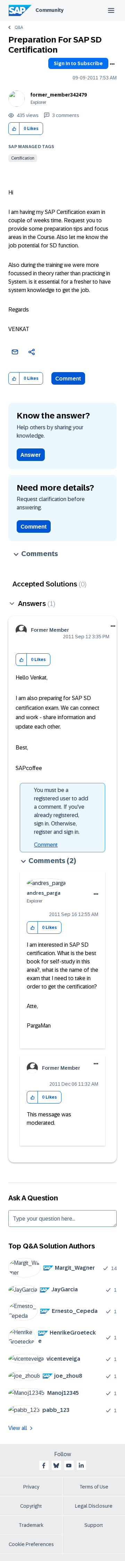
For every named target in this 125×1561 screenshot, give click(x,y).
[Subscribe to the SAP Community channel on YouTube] (69, 1465)
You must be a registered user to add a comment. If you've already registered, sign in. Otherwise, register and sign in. (61, 811)
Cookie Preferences (31, 1544)
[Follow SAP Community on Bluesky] (56, 1465)
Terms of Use (94, 1487)
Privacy (31, 1487)
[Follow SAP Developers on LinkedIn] (81, 1465)
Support (93, 1525)
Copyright (31, 1506)
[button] (14, 129)
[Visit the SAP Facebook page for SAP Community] (44, 1465)
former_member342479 (59, 95)
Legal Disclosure (93, 1506)
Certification (22, 158)
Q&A (19, 27)
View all (17, 1428)
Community (49, 10)
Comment (68, 379)
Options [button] (112, 64)
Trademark (31, 1525)
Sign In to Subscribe (78, 63)
